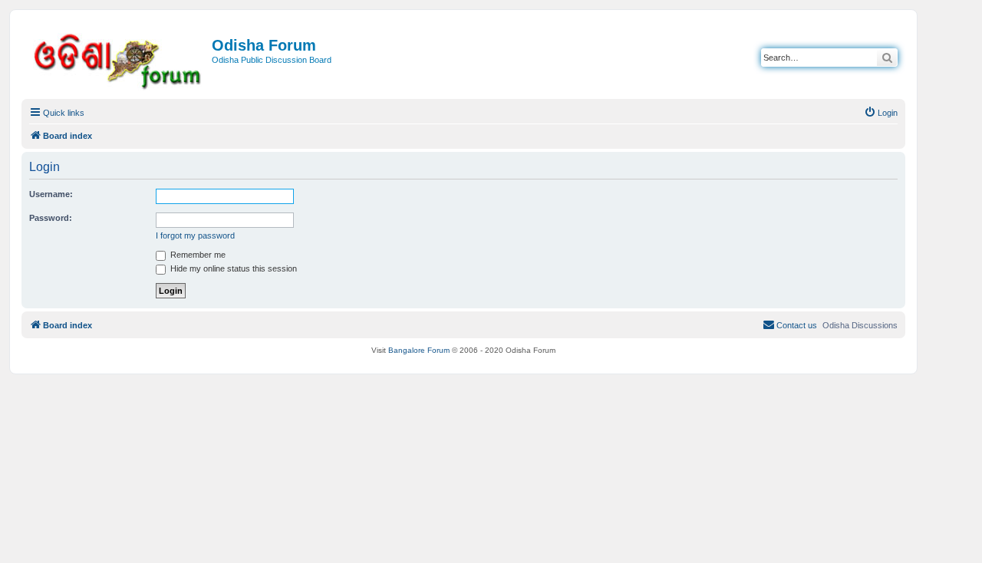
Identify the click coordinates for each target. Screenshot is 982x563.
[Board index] (118, 58)
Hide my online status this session (232, 268)
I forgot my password (195, 235)
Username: (51, 194)
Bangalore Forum (419, 350)
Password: (50, 217)
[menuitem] (881, 113)
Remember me (197, 254)
